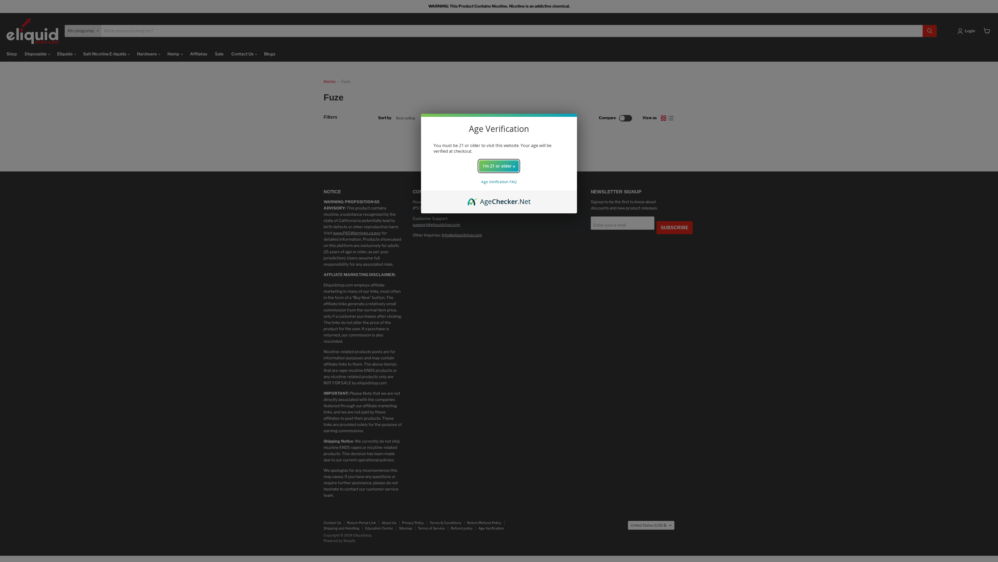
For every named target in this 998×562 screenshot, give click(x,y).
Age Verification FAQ (499, 181)
